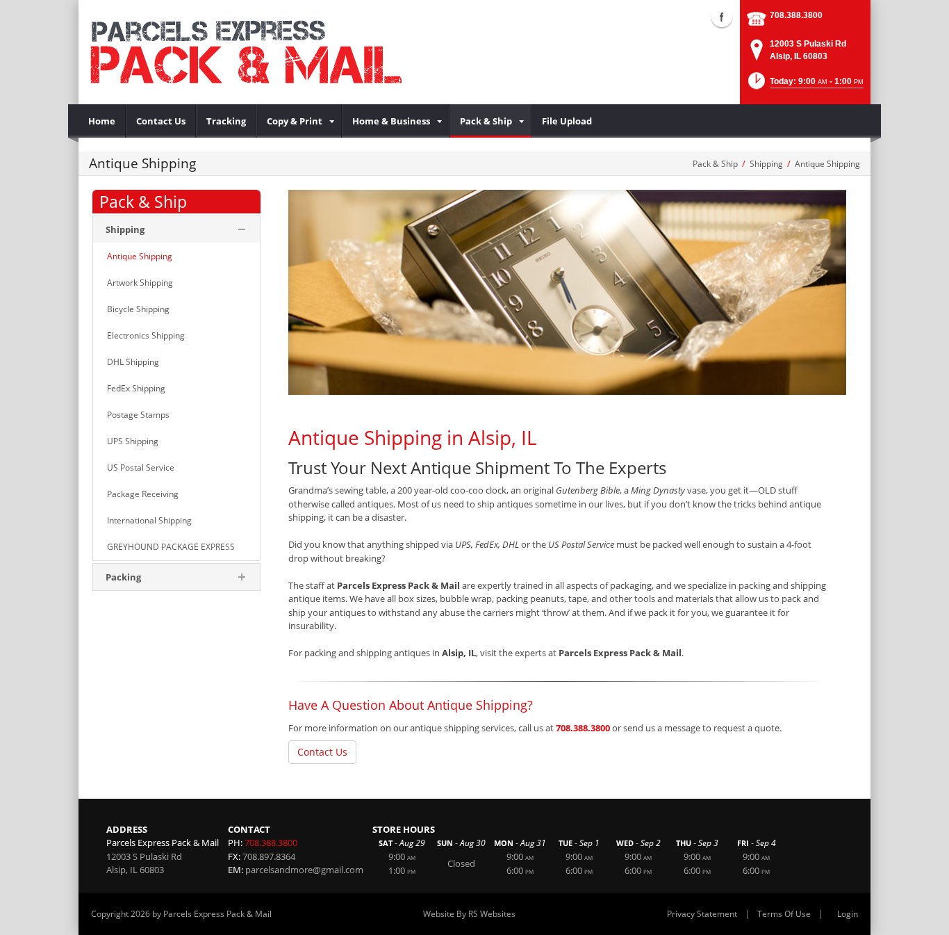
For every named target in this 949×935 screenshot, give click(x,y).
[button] (804, 85)
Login (847, 914)
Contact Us (322, 751)
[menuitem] (102, 121)
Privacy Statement (702, 914)
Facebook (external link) (721, 16)
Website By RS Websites (469, 914)
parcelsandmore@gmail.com (304, 869)
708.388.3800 (796, 15)
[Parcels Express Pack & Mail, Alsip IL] (245, 52)
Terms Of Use (784, 914)
